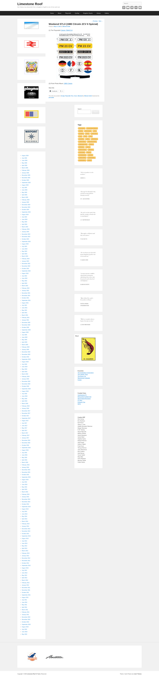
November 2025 (26, 177)
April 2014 (24, 519)
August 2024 (25, 214)
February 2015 (25, 494)
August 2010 (25, 627)
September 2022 (26, 271)
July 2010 (24, 629)
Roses (89, 160)
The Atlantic (81, 128)
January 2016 (25, 467)
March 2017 (25, 433)
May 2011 (24, 604)
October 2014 (25, 504)
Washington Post (83, 144)
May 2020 (24, 339)
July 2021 (24, 305)
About (59, 13)
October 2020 (25, 327)
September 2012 (26, 565)
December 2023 (26, 234)
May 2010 (24, 634)
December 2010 (26, 617)
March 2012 (25, 580)
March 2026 (25, 168)
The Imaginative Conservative (86, 372)
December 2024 (26, 204)
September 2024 (26, 212)
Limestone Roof (29, 4)
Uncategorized (82, 154)
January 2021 (25, 320)
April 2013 (24, 548)
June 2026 (24, 160)
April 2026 (24, 165)
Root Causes (88, 130)
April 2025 (24, 195)
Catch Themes (138, 674)
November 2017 (26, 413)
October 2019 (25, 357)
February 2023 (25, 258)
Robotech (81, 146)
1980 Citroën (68, 83)
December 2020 (26, 322)
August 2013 (25, 538)
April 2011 (24, 607)
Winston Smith (66, 26)
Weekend (80, 96)
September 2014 (26, 506)
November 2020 (26, 325)
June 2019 (24, 366)
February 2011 (25, 612)
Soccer (88, 146)
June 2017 (24, 425)
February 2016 (25, 465)
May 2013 (24, 546)
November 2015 (26, 472)
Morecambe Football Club (84, 396)
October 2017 (25, 415)
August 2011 (25, 597)
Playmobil (68, 13)
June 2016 (24, 455)
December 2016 (26, 440)
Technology (81, 152)
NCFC (79, 404)
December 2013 (26, 528)
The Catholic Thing (83, 374)
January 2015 (25, 496)
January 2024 (25, 231)
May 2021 (24, 310)
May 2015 (24, 487)
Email (140, 7)
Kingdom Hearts (88, 13)
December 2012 (26, 558)
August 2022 (25, 273)
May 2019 (24, 369)
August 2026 (25, 155)
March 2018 (25, 403)
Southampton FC (82, 395)
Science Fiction (82, 149)
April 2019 (24, 371)
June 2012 (24, 573)
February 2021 (25, 317)
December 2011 (26, 587)
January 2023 (25, 261)
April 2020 (24, 342)
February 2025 (25, 199)
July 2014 (24, 511)
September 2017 (26, 418)
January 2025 (25, 202)
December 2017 (26, 411)
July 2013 (24, 541)
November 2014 (26, 501)
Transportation (91, 157)
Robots (88, 152)
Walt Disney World (92, 141)
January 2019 (25, 379)
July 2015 (24, 482)
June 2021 (24, 307)
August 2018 (25, 391)
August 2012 (25, 568)
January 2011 (25, 614)
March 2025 (25, 197)
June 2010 (24, 631)
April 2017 (24, 430)
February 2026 (25, 170)
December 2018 (26, 381)
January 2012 (25, 585)
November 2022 (26, 266)
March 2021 (25, 315)
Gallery (107, 13)
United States (82, 141)
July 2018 (24, 393)
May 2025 (24, 192)
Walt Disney (94, 138)
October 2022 (25, 268)
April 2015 (24, 489)
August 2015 (25, 479)
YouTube (127, 7)
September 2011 (26, 595)
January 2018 (25, 408)
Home (52, 13)
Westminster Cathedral (84, 378)
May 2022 (24, 280)
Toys (80, 136)
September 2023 (26, 241)
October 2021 (25, 298)
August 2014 (25, 509)
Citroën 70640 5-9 (66, 30)
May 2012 (24, 575)
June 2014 (24, 514)
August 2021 (25, 303)
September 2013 (26, 536)
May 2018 (24, 398)
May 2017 (24, 428)
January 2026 (25, 172)
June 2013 (24, 543)
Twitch (87, 138)
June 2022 (24, 278)
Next (101, 21)
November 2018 (26, 384)
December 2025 (26, 175)
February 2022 (25, 288)
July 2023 (24, 246)
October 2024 (25, 209)
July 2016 (24, 452)
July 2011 (24, 600)
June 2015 (24, 484)
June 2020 (24, 337)
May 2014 (24, 516)
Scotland (81, 133)
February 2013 (25, 553)
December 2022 (26, 263)
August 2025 (25, 185)
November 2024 (26, 207)
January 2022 (25, 290)
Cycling (77, 13)
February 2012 (25, 582)
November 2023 (26, 236)
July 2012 (24, 570)
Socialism (81, 138)
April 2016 (24, 460)
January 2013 (25, 555)
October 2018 (25, 386)
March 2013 (25, 550)
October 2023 (25, 239)
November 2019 (26, 354)
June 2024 (24, 219)
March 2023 (25, 256)
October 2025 (25, 180)
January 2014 (25, 526)
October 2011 (25, 592)
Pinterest (123, 7)
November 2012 (26, 560)
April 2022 (24, 283)
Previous (95, 21)
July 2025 (24, 187)
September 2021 (26, 300)
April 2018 (24, 401)
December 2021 (26, 293)
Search (79, 109)
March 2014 (25, 521)
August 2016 (25, 450)
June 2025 (24, 190)
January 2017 (25, 438)
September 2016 (26, 447)
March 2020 (25, 344)
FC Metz (80, 400)
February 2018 (25, 406)
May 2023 (24, 251)
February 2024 (25, 229)
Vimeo (132, 7)
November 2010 (26, 619)
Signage (90, 154)
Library (99, 13)
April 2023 (24, 253)
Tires (72, 96)
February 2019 (25, 376)
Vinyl (85, 136)
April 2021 (24, 312)
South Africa (94, 133)
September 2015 (26, 477)
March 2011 (25, 609)
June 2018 (24, 396)
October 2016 (25, 445)
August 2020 (25, 332)
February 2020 (25, 347)
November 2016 (26, 442)
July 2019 (24, 364)
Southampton (82, 160)
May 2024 (24, 222)
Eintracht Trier (81, 402)
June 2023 (24, 249)
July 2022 (24, 276)
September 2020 (26, 330)
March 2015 (25, 492)
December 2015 (26, 469)
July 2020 (24, 334)
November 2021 (26, 295)
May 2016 (24, 457)
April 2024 (24, 224)
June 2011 (24, 602)
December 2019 (26, 352)
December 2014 (26, 499)
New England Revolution (84, 398)
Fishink (80, 380)
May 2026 (24, 163)
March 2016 (25, 462)
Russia (80, 130)
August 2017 (25, 420)
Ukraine (91, 144)
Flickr (136, 7)
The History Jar (82, 376)
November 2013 (26, 531)
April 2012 (24, 577)
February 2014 (25, 523)
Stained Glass (82, 157)
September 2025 (26, 182)
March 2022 (25, 285)
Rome (87, 133)
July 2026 (24, 158)
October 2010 (25, 622)
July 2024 (24, 217)
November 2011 (26, 590)
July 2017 (24, 423)
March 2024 (25, 226)
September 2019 (26, 359)
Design (63, 96)
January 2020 (25, 349)
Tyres (75, 96)
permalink (51, 97)
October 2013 (25, 533)
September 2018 (26, 388)
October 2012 (25, 563)
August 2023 (25, 244)
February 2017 (25, 435)
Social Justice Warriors (92, 128)
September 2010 (26, 624)
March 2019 (25, 374)
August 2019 (25, 361)
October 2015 (25, 474)
